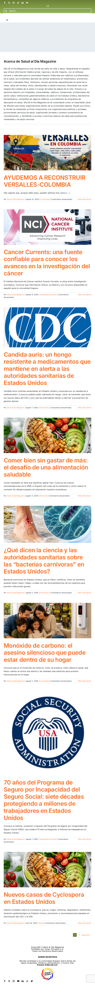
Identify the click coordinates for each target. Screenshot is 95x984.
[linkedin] (23, 3)
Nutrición (43, 496)
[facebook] (5, 3)
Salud (41, 923)
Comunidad (44, 199)
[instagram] (14, 3)
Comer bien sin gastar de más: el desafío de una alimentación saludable (46, 467)
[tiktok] (18, 3)
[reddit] (27, 981)
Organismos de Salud (48, 295)
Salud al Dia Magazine (15, 199)
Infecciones (44, 408)
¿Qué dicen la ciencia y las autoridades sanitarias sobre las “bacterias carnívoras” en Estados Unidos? (44, 560)
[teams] (27, 3)
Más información (84, 199)
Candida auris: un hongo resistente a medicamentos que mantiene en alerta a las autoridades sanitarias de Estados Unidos (47, 368)
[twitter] (9, 3)
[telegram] (32, 981)
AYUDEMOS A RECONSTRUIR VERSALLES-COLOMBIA (44, 181)
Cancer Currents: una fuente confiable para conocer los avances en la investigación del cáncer (47, 262)
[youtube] (18, 981)
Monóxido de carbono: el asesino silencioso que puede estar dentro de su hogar (44, 652)
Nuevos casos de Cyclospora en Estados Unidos (44, 898)
